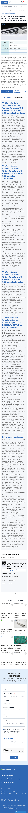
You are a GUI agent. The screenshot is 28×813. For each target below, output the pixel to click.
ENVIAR (14, 757)
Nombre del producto (9, 707)
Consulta (4, 2)
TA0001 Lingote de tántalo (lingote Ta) (6, 615)
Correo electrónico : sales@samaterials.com (12, 789)
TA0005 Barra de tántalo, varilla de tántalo (7, 648)
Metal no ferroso (16, 10)
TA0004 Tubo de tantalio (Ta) (19, 632)
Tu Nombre (6, 687)
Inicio (6, 10)
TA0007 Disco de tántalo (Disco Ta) (7, 663)
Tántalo (21, 10)
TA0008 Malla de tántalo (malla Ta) (20, 663)
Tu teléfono (6, 700)
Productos (10, 10)
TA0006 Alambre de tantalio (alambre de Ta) (20, 648)
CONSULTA (7, 91)
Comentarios (6, 720)
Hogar (2, 10)
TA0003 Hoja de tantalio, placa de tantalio (7, 632)
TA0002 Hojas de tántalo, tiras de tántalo (20, 615)
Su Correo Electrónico (9, 693)
